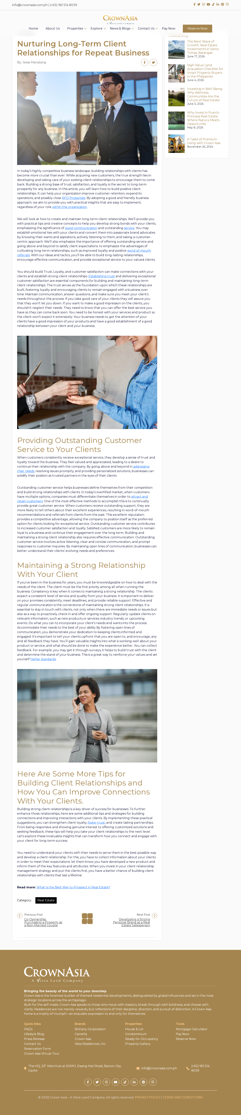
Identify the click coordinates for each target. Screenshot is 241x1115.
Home (33, 28)
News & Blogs (120, 28)
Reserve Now (197, 28)
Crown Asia (83, 1039)
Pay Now (168, 28)
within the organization (69, 207)
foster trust (96, 822)
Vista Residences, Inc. (90, 1043)
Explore (96, 28)
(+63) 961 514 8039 (63, 5)
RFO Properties (73, 198)
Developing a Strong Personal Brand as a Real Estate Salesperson (131, 922)
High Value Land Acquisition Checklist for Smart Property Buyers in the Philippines (205, 70)
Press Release (34, 1039)
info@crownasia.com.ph (30, 5)
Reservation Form (37, 1048)
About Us (53, 28)
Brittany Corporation (90, 1029)
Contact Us (146, 28)
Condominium (136, 1034)
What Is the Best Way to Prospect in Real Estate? (73, 887)
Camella (81, 1034)
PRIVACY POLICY (147, 1097)
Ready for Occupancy (141, 1039)
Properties (75, 28)
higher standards (43, 659)
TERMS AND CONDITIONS (183, 1097)
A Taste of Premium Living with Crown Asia (203, 141)
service (129, 228)
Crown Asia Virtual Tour (41, 1053)
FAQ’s (28, 1029)
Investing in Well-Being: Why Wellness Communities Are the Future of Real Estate (205, 94)
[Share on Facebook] (144, 62)
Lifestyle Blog (34, 1034)
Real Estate (46, 900)
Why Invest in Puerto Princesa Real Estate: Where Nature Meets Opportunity (203, 118)
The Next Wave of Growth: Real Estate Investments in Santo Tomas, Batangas (203, 47)
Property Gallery (137, 1043)
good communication (81, 228)
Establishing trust (101, 276)
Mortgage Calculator (191, 1029)
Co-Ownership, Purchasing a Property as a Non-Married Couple (43, 922)
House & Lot (134, 1029)
